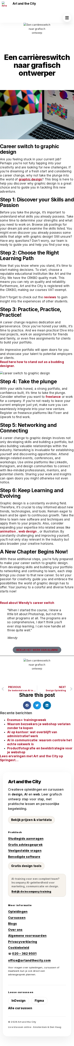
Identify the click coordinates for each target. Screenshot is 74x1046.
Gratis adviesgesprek (25, 845)
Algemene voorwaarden (27, 935)
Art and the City (24, 3)
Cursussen (17, 918)
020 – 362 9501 (24, 953)
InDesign (18, 1000)
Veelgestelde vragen (24, 850)
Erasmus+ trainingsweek (26, 720)
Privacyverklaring (22, 942)
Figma (39, 1000)
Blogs (12, 923)
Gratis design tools (26, 866)
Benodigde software (24, 857)
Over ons (15, 930)
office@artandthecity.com (29, 960)
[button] (67, 18)
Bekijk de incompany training (31, 891)
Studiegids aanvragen (25, 838)
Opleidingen (17, 911)
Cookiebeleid (18, 948)
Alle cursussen (20, 1008)
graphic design (30, 179)
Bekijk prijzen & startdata (31, 820)
